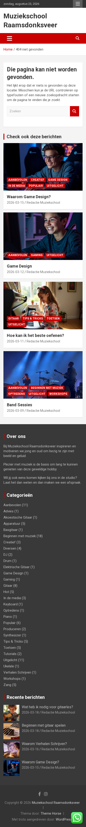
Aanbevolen (17, 179)
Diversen (9, 548)
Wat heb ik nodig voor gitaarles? (47, 707)
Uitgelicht (55, 185)
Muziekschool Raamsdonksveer (56, 803)
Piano (7, 617)
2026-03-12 (15, 272)
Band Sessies (19, 404)
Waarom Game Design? (29, 196)
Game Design (57, 179)
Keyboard (10, 604)
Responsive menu (78, 4)
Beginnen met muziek (47, 388)
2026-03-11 (15, 341)
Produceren (12, 629)
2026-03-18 (30, 712)
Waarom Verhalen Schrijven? (44, 744)
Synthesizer (12, 635)
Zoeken (74, 111)
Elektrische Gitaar (16, 567)
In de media (16, 185)
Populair (36, 185)
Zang (7, 685)
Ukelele (8, 666)
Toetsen (53, 318)
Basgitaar (10, 530)
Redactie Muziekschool (43, 202)
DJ (5, 555)
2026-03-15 (15, 202)
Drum (7, 561)
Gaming (37, 255)
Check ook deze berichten (34, 136)
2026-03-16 (30, 749)
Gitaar (13, 318)
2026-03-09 (15, 410)
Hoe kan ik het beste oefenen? (35, 335)
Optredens (16, 393)
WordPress (64, 819)
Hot (6, 592)
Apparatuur (11, 524)
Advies (8, 511)
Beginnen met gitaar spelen (44, 725)
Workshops (58, 393)
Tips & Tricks (33, 318)
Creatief (37, 179)
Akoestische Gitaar (17, 517)
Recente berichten (26, 697)
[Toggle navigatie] (9, 38)
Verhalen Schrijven (17, 672)
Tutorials (10, 654)
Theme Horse (51, 813)
